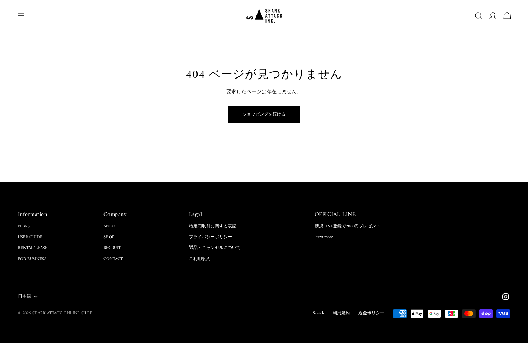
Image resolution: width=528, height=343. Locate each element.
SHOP (108, 237)
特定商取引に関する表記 (212, 226)
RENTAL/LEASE (32, 248)
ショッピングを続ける (264, 114)
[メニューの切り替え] (21, 16)
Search (318, 313)
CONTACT (113, 259)
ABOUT (110, 226)
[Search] (478, 16)
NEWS (24, 226)
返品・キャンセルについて (215, 248)
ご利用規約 (199, 259)
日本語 (24, 296)
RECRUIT (112, 248)
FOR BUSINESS (32, 259)
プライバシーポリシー (210, 237)
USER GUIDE (30, 237)
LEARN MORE (324, 237)
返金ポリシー (371, 313)
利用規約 (341, 313)
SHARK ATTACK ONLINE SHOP (62, 313)
